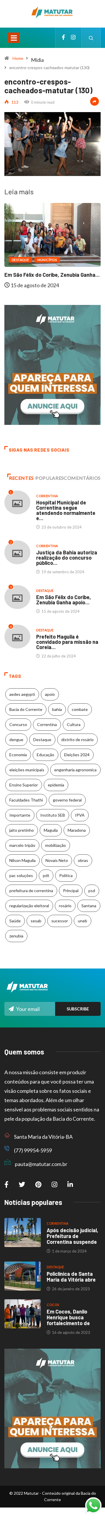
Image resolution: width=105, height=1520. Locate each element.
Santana (88, 905)
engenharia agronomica (75, 769)
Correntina (47, 496)
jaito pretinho (21, 830)
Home (18, 58)
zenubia (16, 935)
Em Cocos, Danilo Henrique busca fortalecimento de (68, 1317)
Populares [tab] (50, 478)
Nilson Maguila (22, 860)
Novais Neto (57, 860)
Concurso (18, 724)
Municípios (47, 260)
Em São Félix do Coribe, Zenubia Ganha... (52, 275)
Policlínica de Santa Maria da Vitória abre (71, 1277)
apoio (50, 694)
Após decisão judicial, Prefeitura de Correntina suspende (72, 1236)
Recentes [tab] (21, 478)
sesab (36, 920)
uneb (82, 920)
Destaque (20, 260)
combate (80, 709)
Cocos (53, 1305)
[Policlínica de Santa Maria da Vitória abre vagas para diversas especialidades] (22, 1276)
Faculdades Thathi (26, 799)
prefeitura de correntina (31, 890)
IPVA (80, 815)
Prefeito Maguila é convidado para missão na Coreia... (67, 641)
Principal (70, 890)
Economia (18, 754)
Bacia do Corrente (25, 709)
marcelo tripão (22, 845)
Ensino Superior (23, 784)
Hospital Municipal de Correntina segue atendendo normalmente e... (65, 510)
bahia (57, 709)
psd (91, 890)
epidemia (56, 784)
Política (66, 875)
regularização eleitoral (29, 905)
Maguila (51, 830)
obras (83, 860)
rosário (65, 905)
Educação (45, 754)
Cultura (73, 724)
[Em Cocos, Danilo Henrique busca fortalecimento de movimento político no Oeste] (22, 1313)
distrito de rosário (77, 739)
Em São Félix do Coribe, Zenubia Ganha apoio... (63, 600)
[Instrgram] (73, 38)
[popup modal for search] (91, 38)
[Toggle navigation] (13, 37)
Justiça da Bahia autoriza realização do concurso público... (66, 557)
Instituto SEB (52, 815)
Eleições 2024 (77, 754)
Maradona (77, 830)
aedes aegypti (22, 694)
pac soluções (21, 875)
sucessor (59, 920)
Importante (19, 815)
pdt (46, 875)
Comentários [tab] (82, 478)
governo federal (67, 799)
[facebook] (63, 38)
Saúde (15, 920)
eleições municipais (26, 769)
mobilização (55, 845)
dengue (16, 739)
